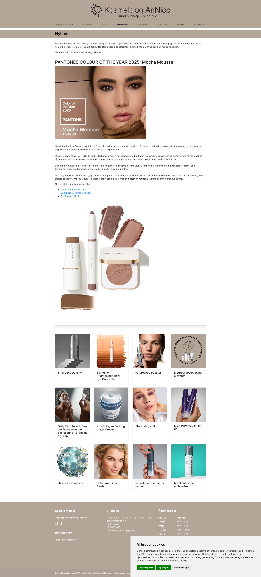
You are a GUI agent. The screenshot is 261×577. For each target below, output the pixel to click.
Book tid (88, 24)
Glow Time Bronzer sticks (73, 189)
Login (105, 24)
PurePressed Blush (69, 196)
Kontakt (199, 24)
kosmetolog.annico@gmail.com (123, 530)
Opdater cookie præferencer (124, 573)
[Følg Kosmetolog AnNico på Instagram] (56, 523)
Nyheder (122, 24)
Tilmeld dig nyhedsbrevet (66, 540)
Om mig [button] (180, 24)
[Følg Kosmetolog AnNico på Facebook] (62, 523)
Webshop (141, 24)
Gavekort (161, 24)
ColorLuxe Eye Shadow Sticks (75, 192)
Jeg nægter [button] (163, 567)
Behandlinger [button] (64, 24)
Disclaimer (108, 573)
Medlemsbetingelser (95, 573)
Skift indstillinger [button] (181, 567)
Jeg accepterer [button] (146, 567)
